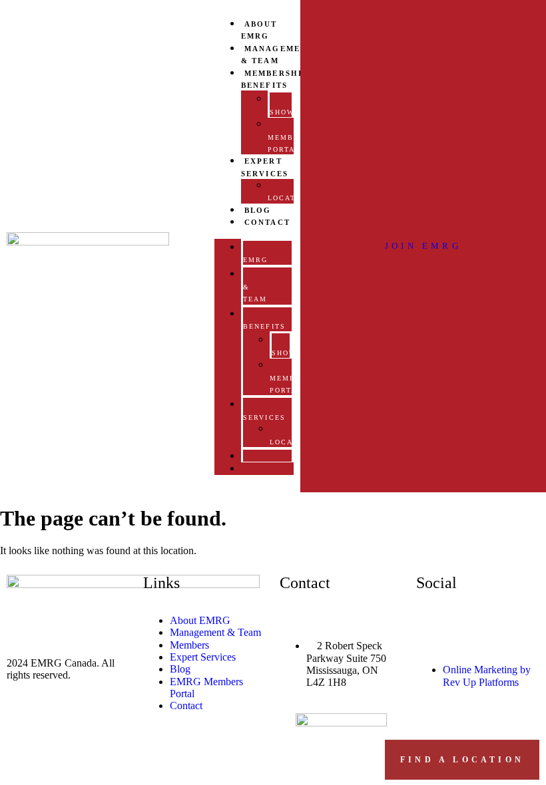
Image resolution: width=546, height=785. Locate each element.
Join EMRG (423, 246)
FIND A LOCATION (462, 759)
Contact (267, 222)
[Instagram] (468, 620)
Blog (258, 210)
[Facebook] (432, 620)
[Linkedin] (504, 620)
